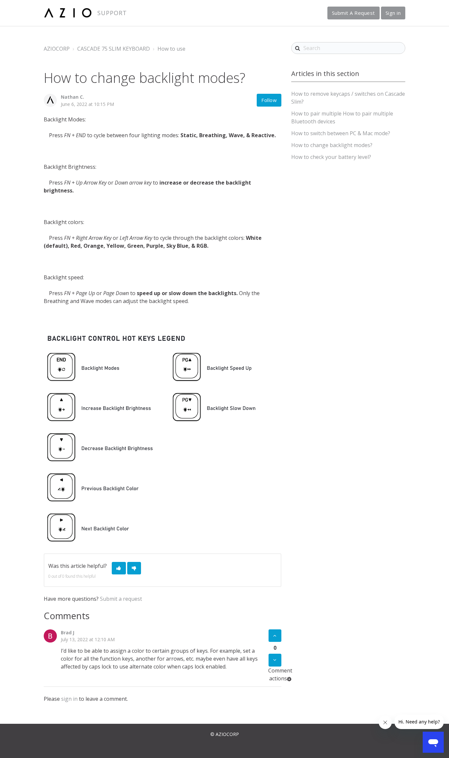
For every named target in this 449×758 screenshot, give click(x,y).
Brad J (67, 632)
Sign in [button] (393, 13)
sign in (69, 698)
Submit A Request (353, 13)
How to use (171, 48)
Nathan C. (72, 97)
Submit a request (121, 598)
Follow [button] (269, 100)
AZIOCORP (57, 48)
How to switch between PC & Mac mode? (340, 133)
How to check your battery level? (331, 157)
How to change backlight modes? (331, 145)
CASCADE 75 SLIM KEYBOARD (113, 48)
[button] (119, 568)
